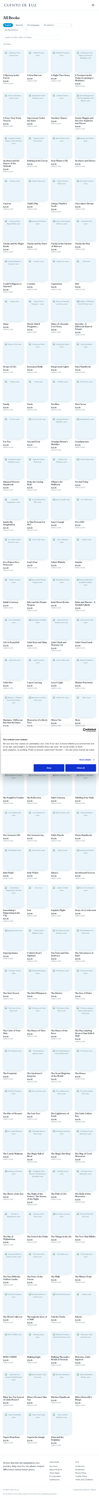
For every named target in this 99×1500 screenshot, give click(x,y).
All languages (33, 25)
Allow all (81, 768)
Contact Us (79, 1466)
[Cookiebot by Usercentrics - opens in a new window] (84, 730)
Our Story (53, 1466)
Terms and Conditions (84, 1479)
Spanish (19, 25)
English (8, 25)
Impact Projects (56, 1469)
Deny (49, 768)
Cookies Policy (81, 1476)
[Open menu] (93, 5)
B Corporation (55, 1476)
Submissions (55, 1479)
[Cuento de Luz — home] (20, 5)
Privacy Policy (80, 1473)
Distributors (80, 1469)
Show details (85, 760)
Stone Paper (55, 1473)
